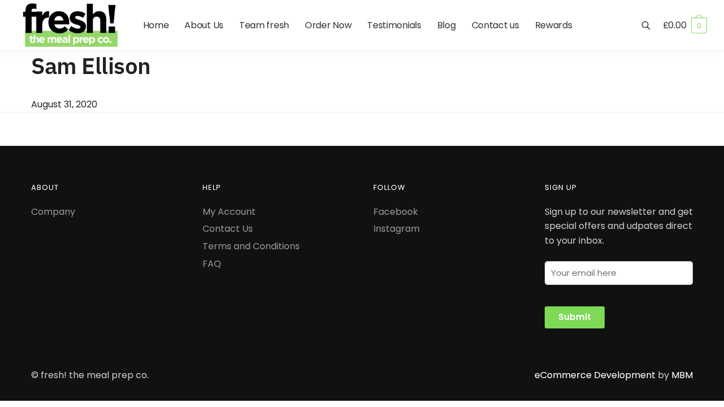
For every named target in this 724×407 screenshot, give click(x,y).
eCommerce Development (595, 375)
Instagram (396, 228)
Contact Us (227, 228)
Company (53, 211)
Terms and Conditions (251, 246)
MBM (682, 375)
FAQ (211, 263)
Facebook (395, 211)
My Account (229, 211)
